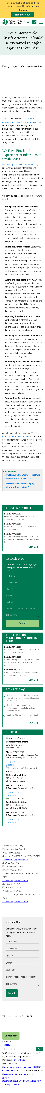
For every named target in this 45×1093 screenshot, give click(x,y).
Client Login (11, 1035)
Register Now (22, 14)
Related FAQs (15, 689)
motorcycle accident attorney (15, 436)
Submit (22, 623)
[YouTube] (7, 1045)
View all (32, 547)
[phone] (34, 22)
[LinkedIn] (5, 1045)
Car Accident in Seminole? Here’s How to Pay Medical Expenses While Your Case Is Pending (21, 539)
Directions (10, 765)
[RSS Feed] (10, 1045)
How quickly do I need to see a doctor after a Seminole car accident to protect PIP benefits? (21, 698)
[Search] (28, 22)
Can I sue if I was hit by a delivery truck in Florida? (22, 716)
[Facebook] (3, 1045)
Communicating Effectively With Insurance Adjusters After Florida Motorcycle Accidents (21, 662)
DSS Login (15, 1084)
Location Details (12, 762)
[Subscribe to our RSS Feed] (22, 641)
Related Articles (19, 508)
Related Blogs (16, 635)
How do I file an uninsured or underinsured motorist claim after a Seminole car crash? (19, 708)
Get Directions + (21, 859)
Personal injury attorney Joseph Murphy (20, 164)
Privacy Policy (19, 1060)
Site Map (6, 1084)
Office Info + (7, 859)
